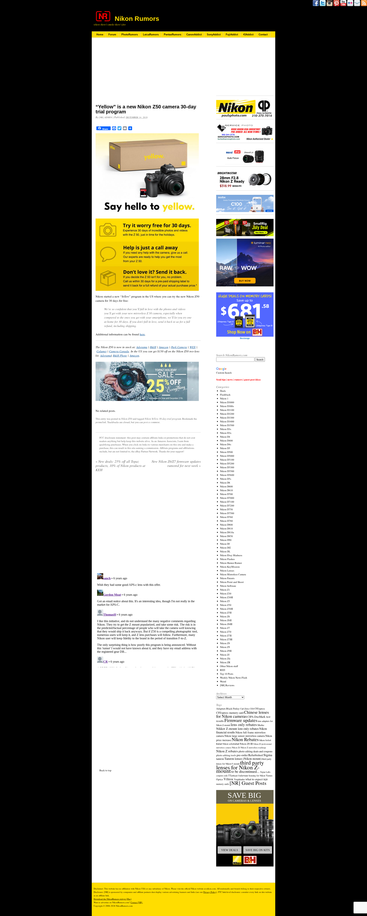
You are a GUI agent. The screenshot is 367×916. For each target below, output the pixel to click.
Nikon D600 (226, 486)
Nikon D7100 (227, 501)
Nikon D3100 (227, 410)
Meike (260, 725)
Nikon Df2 (225, 547)
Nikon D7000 (227, 498)
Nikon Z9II (225, 651)
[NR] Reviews (227, 685)
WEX (193, 347)
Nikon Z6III (226, 624)
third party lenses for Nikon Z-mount (240, 766)
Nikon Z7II (225, 635)
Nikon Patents (227, 578)
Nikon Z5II (225, 612)
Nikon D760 (226, 517)
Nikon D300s (227, 406)
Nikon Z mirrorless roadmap (253, 747)
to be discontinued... (245, 771)
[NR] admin (105, 117)
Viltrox (228, 779)
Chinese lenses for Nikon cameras (242, 714)
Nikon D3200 (227, 413)
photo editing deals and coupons (255, 751)
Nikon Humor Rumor (231, 563)
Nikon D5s (225, 478)
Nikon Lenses (227, 570)
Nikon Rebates (245, 739)
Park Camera (179, 347)
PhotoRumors (129, 34)
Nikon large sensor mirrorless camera (244, 736)
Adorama (141, 347)
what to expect (254, 779)
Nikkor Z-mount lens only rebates (237, 728)
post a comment (152, 422)
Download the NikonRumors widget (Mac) (113, 898)
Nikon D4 (225, 436)
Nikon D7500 (227, 513)
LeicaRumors (151, 34)
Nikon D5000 (227, 456)
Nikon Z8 (225, 643)
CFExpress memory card (230, 712)
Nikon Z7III (226, 639)
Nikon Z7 (225, 628)
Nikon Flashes (227, 559)
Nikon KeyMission (230, 566)
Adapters (221, 708)
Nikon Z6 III (246, 743)
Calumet (101, 351)
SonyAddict (214, 34)
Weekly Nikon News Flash (233, 677)
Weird (223, 681)
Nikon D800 (226, 524)
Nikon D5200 (227, 463)
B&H (153, 347)
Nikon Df (225, 543)
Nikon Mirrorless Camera (233, 574)
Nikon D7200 (227, 505)
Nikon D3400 (227, 421)
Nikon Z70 (225, 631)
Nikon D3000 (227, 402)
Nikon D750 (226, 509)
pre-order (242, 755)
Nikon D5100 (227, 459)
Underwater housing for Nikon (251, 775)
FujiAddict (232, 34)
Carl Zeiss (244, 708)
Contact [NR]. (137, 902)
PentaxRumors (172, 34)
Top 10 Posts (226, 673)
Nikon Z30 (225, 593)
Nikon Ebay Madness (231, 555)
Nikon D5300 (227, 467)
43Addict (248, 34)
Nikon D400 (226, 440)
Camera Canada (119, 351)
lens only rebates (244, 724)
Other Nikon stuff (229, 666)
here (142, 334)
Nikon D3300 (227, 417)
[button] (245, 828)
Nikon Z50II (226, 608)
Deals (223, 391)
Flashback (225, 394)
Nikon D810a (227, 532)
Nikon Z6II (225, 620)
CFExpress (259, 708)
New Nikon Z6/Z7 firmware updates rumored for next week (176, 463)
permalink (101, 422)
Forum (112, 34)
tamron (220, 759)
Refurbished (255, 755)
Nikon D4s (225, 444)
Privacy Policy (209, 892)
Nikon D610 (226, 490)
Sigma (267, 755)
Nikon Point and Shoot (232, 582)
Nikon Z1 (225, 589)
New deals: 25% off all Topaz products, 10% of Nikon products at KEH (120, 465)
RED (222, 670)
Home (99, 34)
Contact (263, 34)
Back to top (105, 770)
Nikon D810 (226, 528)
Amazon (163, 347)
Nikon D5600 (227, 475)
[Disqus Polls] (148, 524)
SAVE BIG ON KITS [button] (258, 850)
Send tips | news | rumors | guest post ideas (238, 379)
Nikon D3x (225, 433)
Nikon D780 (226, 521)
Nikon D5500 (227, 471)
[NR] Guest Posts (248, 782)
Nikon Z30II (226, 597)
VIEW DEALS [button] (229, 850)
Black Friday (233, 708)
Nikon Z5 (225, 601)
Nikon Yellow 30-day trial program (163, 418)
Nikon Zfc (225, 658)
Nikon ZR (225, 662)
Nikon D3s (225, 429)
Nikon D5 (225, 448)
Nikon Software (228, 586)
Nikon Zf (224, 654)
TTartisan (232, 775)
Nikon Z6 (225, 616)
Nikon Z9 (225, 647)
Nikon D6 (225, 482)
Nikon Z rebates (227, 751)
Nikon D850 (226, 536)
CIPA (250, 716)
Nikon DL (225, 551)
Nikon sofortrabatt (230, 743)
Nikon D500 (226, 452)
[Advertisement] (148, 73)
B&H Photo (120, 355)
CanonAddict (194, 34)
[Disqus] (148, 619)
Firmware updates (240, 720)
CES (252, 708)
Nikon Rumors (137, 18)
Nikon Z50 (126, 418)
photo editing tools (226, 755)
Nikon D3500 (227, 425)
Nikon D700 (226, 494)
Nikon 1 (224, 398)
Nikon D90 (225, 540)
